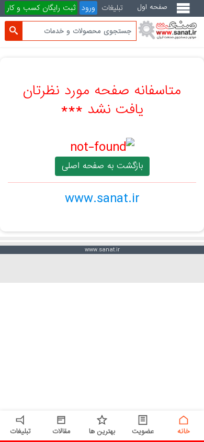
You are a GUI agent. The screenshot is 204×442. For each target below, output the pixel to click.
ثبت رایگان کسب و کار (41, 8)
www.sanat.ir (102, 198)
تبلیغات (112, 8)
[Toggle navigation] (185, 12)
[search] (13, 31)
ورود (88, 8)
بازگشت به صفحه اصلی (102, 165)
